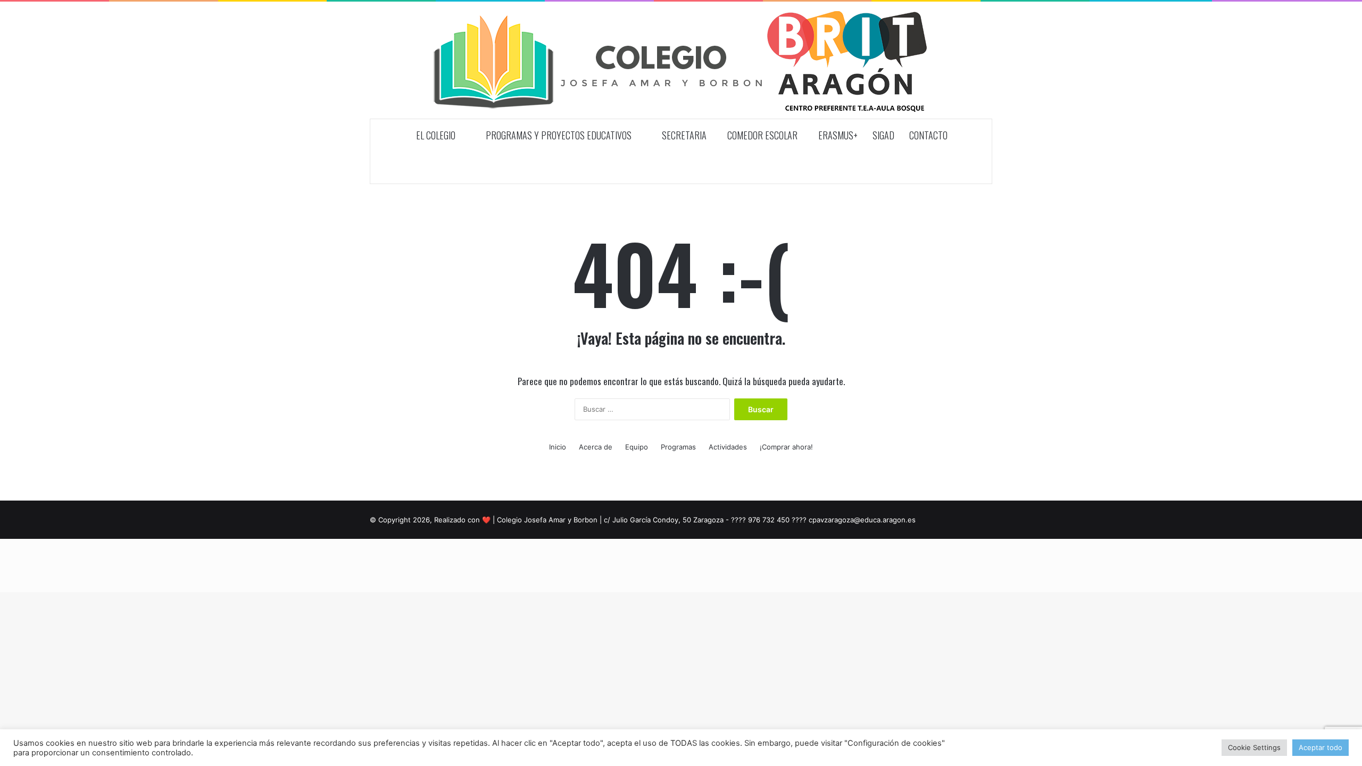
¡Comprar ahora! (786, 447)
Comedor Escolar (762, 135)
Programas (678, 447)
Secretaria (683, 135)
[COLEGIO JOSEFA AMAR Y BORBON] (681, 60)
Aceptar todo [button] (1320, 747)
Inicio (557, 447)
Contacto (928, 135)
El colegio (434, 135)
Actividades (728, 447)
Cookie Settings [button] (1254, 747)
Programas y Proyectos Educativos (558, 135)
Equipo (636, 447)
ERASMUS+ (838, 135)
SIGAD (883, 135)
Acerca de (595, 447)
